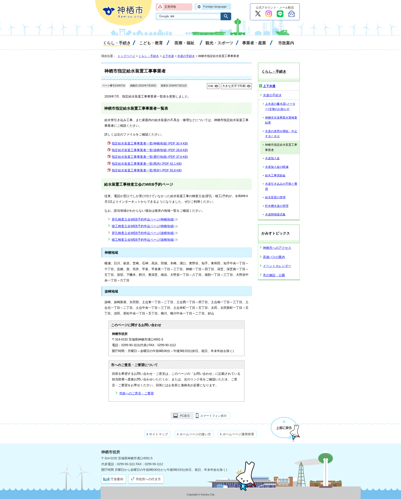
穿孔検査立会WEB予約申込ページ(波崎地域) (143, 233)
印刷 (210, 86)
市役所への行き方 (148, 479)
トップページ (126, 56)
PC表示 (185, 415)
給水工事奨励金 (275, 175)
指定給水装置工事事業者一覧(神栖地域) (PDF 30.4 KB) (150, 143)
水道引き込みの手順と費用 (281, 186)
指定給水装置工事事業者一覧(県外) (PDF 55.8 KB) (147, 170)
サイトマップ (158, 434)
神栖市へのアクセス (277, 248)
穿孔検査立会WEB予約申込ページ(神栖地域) (143, 219)
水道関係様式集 (275, 214)
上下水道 (168, 56)
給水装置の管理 (275, 197)
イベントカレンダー (277, 266)
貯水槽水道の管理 (276, 206)
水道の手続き (186, 56)
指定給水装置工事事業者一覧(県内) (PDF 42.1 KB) (147, 163)
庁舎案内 (117, 479)
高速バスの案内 (274, 257)
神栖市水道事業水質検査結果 (281, 120)
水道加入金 (272, 158)
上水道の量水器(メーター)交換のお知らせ (280, 106)
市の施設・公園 (274, 275)
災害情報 (170, 6)
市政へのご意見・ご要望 (136, 393)
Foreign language (215, 6)
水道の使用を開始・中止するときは (281, 134)
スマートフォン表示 (213, 415)
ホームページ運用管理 (238, 434)
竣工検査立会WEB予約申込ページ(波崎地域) (143, 239)
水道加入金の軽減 (276, 166)
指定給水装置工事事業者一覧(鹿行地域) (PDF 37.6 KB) (150, 156)
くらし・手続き (148, 56)
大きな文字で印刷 (234, 85)
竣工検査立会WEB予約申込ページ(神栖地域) (143, 226)
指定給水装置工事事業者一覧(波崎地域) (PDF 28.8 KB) (150, 150)
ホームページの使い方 (195, 434)
